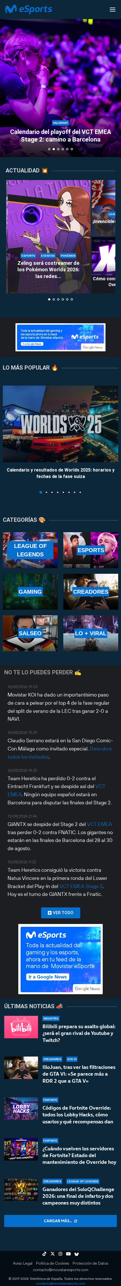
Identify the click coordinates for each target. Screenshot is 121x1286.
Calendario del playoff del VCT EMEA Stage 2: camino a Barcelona (60, 135)
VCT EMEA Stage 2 (81, 886)
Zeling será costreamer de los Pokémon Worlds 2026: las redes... (48, 269)
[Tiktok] (44, 1254)
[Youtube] (68, 1254)
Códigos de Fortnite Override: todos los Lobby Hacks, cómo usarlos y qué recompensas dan (77, 1114)
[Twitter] (52, 1254)
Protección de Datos (90, 1263)
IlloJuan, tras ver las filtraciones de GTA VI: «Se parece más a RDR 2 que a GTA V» (78, 1074)
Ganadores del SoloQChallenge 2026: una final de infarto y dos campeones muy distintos (78, 1196)
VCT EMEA (99, 824)
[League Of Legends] (30, 550)
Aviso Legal (22, 1263)
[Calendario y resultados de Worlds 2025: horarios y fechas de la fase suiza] (60, 424)
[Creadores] (90, 592)
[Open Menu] (112, 9)
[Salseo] (30, 633)
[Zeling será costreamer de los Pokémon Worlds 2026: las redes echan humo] (48, 236)
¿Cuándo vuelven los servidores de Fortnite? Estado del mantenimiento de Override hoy (79, 1155)
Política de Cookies (52, 1263)
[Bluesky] (76, 1254)
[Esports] (90, 550)
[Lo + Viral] (90, 633)
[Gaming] (30, 592)
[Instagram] (60, 1254)
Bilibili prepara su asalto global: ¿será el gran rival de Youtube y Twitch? (78, 1033)
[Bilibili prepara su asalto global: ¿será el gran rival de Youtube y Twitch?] (21, 1027)
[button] (7, 78)
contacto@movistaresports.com (60, 1269)
